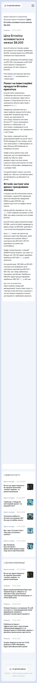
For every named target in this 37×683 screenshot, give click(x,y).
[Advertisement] (18, 381)
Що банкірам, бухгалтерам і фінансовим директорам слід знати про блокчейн (14, 548)
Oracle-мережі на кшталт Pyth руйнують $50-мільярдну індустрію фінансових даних (16, 644)
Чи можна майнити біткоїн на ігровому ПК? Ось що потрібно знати (13, 518)
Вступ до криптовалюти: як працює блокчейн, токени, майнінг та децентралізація (14, 489)
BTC (13, 76)
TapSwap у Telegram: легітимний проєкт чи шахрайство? (13, 504)
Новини (21, 19)
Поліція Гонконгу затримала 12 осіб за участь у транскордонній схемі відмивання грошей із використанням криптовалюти (18, 611)
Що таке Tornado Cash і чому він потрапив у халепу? (13, 532)
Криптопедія (9, 482)
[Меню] (33, 6)
